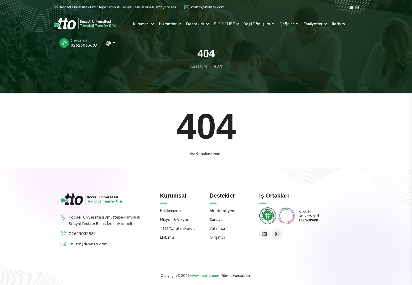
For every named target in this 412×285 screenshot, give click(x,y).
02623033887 (84, 45)
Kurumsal (141, 23)
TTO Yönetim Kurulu (178, 228)
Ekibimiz (167, 237)
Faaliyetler (313, 23)
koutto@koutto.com (207, 7)
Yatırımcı (217, 228)
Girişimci (217, 237)
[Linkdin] (351, 7)
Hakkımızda (170, 210)
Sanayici (217, 219)
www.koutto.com (204, 275)
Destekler (195, 23)
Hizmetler (168, 23)
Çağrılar (286, 23)
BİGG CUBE (224, 23)
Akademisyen (222, 210)
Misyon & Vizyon (174, 219)
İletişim (338, 23)
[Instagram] (357, 7)
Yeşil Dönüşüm (257, 23)
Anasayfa (198, 66)
